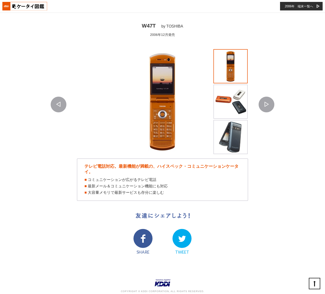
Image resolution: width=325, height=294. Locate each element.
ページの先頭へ (314, 283)
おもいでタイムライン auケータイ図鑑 (25, 6)
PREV (58, 104)
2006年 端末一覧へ (299, 6)
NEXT (266, 104)
